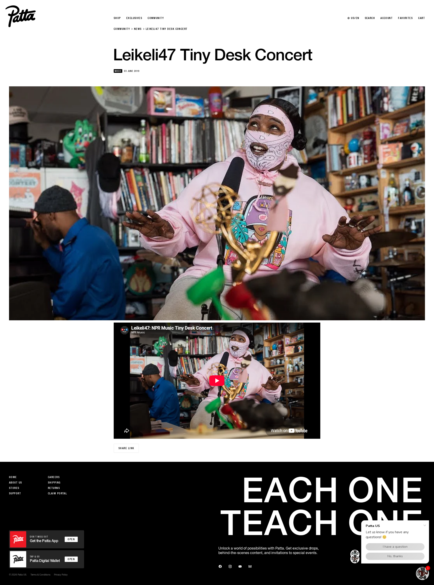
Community (122, 29)
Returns (54, 488)
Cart (421, 18)
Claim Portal (57, 493)
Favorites (405, 18)
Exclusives (134, 18)
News (138, 29)
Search (370, 18)
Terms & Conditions (40, 574)
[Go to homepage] (20, 16)
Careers (54, 477)
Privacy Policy (61, 574)
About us (15, 482)
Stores (14, 488)
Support (15, 493)
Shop (117, 18)
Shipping (54, 482)
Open (71, 539)
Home (13, 477)
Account (386, 18)
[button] (422, 573)
